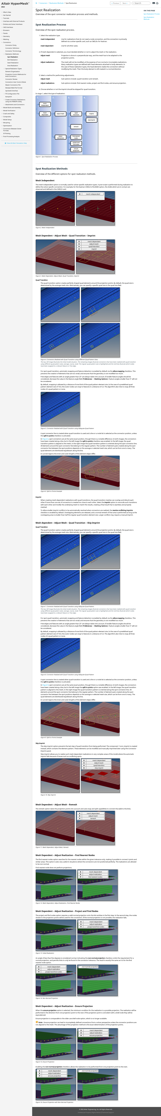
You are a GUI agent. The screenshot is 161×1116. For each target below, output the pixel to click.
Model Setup (7, 120)
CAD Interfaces (8, 27)
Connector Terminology (13, 51)
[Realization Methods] (115, 3)
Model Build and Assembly (12, 107)
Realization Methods (12, 54)
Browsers (6, 30)
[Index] (152, 5)
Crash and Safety (8, 113)
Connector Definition (12, 48)
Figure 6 (46, 439)
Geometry (6, 36)
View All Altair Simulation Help (17, 143)
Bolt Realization (12, 60)
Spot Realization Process (152, 14)
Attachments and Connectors (14, 104)
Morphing (6, 123)
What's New (7, 12)
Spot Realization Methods (149, 18)
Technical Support (108, 1112)
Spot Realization (12, 57)
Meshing (6, 39)
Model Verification (9, 110)
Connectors (7, 42)
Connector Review (11, 79)
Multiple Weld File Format (13, 88)
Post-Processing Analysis (11, 136)
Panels (5, 33)
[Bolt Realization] (125, 3)
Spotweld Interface (11, 91)
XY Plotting (6, 133)
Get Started (7, 15)
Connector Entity (10, 45)
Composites (7, 117)
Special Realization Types (13, 68)
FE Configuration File (12, 94)
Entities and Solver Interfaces (12, 24)
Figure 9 (46, 685)
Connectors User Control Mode (15, 82)
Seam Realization (12, 63)
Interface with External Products (14, 21)
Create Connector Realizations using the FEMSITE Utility (15, 100)
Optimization (7, 126)
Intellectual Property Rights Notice (89, 1112)
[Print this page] (157, 4)
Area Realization (12, 65)
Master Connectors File (13, 85)
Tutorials (6, 18)
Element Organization (12, 71)
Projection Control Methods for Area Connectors (15, 75)
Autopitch (8, 97)
